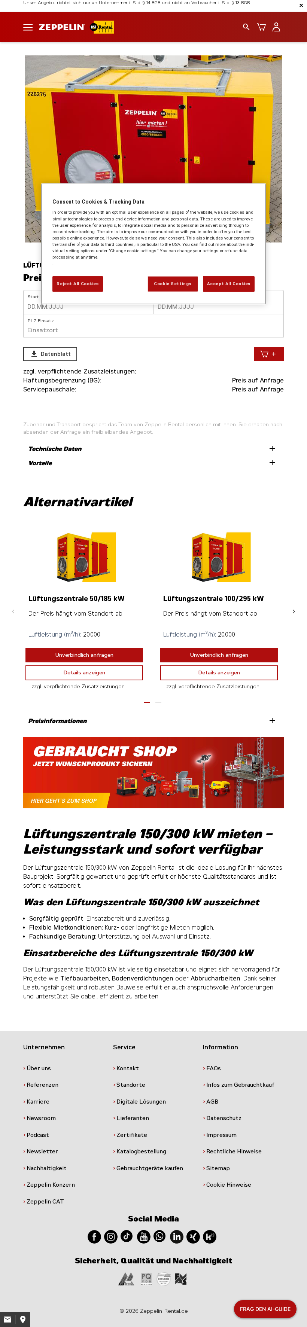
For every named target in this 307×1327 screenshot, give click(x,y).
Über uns (39, 1068)
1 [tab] (147, 702)
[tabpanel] (153, 148)
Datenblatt (50, 354)
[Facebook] (94, 1236)
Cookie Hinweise (228, 1184)
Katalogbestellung (141, 1151)
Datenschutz (223, 1118)
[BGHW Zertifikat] (163, 1278)
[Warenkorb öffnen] (261, 26)
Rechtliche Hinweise (234, 1151)
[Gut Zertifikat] (126, 1278)
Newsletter (42, 1151)
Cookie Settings (172, 283)
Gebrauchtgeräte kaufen (149, 1168)
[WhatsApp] (159, 1235)
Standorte (130, 1085)
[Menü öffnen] (28, 26)
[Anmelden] (276, 26)
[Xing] (193, 1236)
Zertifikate (131, 1135)
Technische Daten (152, 448)
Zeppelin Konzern (51, 1184)
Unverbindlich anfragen (84, 655)
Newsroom (41, 1118)
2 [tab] (158, 702)
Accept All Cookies (228, 283)
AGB (212, 1101)
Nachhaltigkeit (47, 1168)
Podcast (38, 1135)
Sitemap (218, 1168)
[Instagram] (111, 1236)
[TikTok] (127, 1235)
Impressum (221, 1135)
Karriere (38, 1101)
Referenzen (42, 1085)
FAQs (213, 1068)
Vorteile (152, 462)
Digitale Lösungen (141, 1101)
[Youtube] (144, 1236)
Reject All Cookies (77, 283)
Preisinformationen (152, 720)
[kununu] (209, 1236)
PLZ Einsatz (41, 320)
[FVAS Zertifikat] (181, 1278)
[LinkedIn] (176, 1236)
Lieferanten (132, 1118)
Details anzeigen (84, 672)
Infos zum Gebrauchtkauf (240, 1085)
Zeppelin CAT (45, 1201)
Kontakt (127, 1068)
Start (33, 296)
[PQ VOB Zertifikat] (146, 1278)
